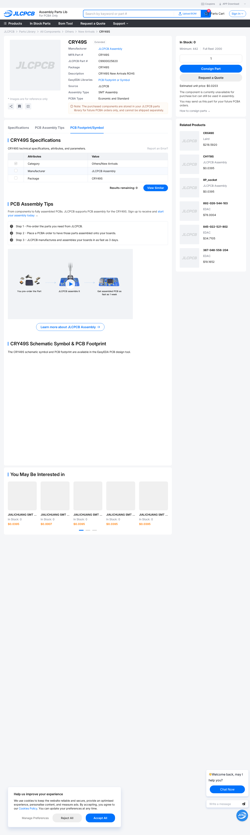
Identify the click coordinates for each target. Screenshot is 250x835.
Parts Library (27, 31)
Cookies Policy (28, 808)
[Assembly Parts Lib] (19, 14)
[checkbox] (15, 163)
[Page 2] (88, 530)
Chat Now (227, 789)
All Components (50, 31)
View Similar (155, 187)
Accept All (100, 818)
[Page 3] (94, 530)
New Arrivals (86, 31)
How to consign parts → (195, 110)
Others (69, 31)
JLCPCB (9, 31)
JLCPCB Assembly (110, 48)
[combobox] (128, 13)
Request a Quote (210, 78)
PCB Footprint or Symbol (114, 80)
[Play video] (70, 284)
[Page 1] (81, 530)
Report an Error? (157, 148)
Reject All (67, 818)
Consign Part (211, 69)
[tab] (18, 127)
